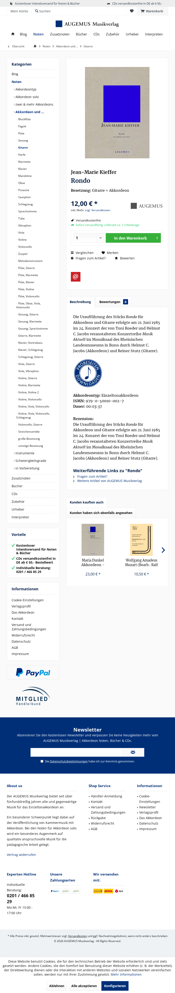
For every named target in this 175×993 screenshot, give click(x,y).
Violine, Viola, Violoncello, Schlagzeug (33, 415)
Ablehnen (56, 986)
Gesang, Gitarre (28, 314)
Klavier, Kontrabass (30, 343)
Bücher (17, 486)
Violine (22, 240)
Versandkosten (77, 936)
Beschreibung (80, 302)
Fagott (22, 126)
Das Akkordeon (23, 612)
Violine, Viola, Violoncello (33, 406)
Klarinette (24, 162)
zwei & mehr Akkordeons (34, 104)
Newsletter (147, 807)
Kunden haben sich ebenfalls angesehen (101, 513)
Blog (15, 74)
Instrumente (24, 453)
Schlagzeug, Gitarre (30, 357)
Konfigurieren (115, 986)
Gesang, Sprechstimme (33, 328)
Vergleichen (84, 252)
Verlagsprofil (21, 606)
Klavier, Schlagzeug (30, 350)
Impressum (20, 654)
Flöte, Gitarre (26, 268)
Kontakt (17, 618)
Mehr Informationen (126, 974)
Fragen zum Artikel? (90, 258)
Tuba (21, 218)
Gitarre (23, 147)
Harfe (22, 155)
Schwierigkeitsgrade (30, 460)
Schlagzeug (25, 204)
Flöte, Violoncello (28, 296)
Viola (21, 232)
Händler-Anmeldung (106, 796)
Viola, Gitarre (26, 364)
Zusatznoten (21, 478)
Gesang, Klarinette (30, 321)
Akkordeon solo (27, 97)
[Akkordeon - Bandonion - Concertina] (93, 540)
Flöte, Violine (26, 289)
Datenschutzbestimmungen (69, 761)
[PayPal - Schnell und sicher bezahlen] (33, 672)
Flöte (21, 133)
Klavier (22, 169)
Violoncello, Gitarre (30, 424)
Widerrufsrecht (23, 635)
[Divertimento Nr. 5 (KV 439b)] (141, 540)
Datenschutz (21, 641)
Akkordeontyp (25, 89)
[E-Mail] (75, 277)
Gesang (23, 140)
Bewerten (127, 258)
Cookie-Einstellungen (28, 600)
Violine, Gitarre (27, 378)
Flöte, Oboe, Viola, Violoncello (28, 305)
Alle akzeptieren (84, 986)
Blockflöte (24, 119)
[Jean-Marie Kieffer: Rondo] (117, 373)
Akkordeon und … (29, 112)
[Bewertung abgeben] (99, 197)
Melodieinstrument (30, 261)
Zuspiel (22, 254)
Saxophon (24, 197)
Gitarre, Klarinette (29, 336)
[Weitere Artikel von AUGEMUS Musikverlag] (146, 206)
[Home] (13, 34)
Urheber (18, 509)
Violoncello (25, 247)
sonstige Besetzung (30, 446)
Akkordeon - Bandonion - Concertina (93, 562)
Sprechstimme (27, 211)
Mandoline (25, 176)
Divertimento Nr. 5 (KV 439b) (141, 562)
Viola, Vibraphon (28, 371)
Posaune (23, 190)
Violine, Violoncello (30, 399)
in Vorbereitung (27, 468)
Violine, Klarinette (29, 385)
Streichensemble (29, 432)
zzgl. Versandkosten (97, 210)
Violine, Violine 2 (28, 392)
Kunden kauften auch (86, 502)
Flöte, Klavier (26, 282)
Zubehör (18, 501)
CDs (15, 494)
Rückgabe (98, 818)
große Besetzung (29, 439)
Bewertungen (112, 302)
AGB (15, 647)
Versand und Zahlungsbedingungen (29, 627)
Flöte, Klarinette (28, 275)
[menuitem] (152, 11)
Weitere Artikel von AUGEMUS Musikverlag (109, 481)
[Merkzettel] (132, 11)
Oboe (21, 183)
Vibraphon (24, 225)
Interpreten (20, 517)
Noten (16, 82)
